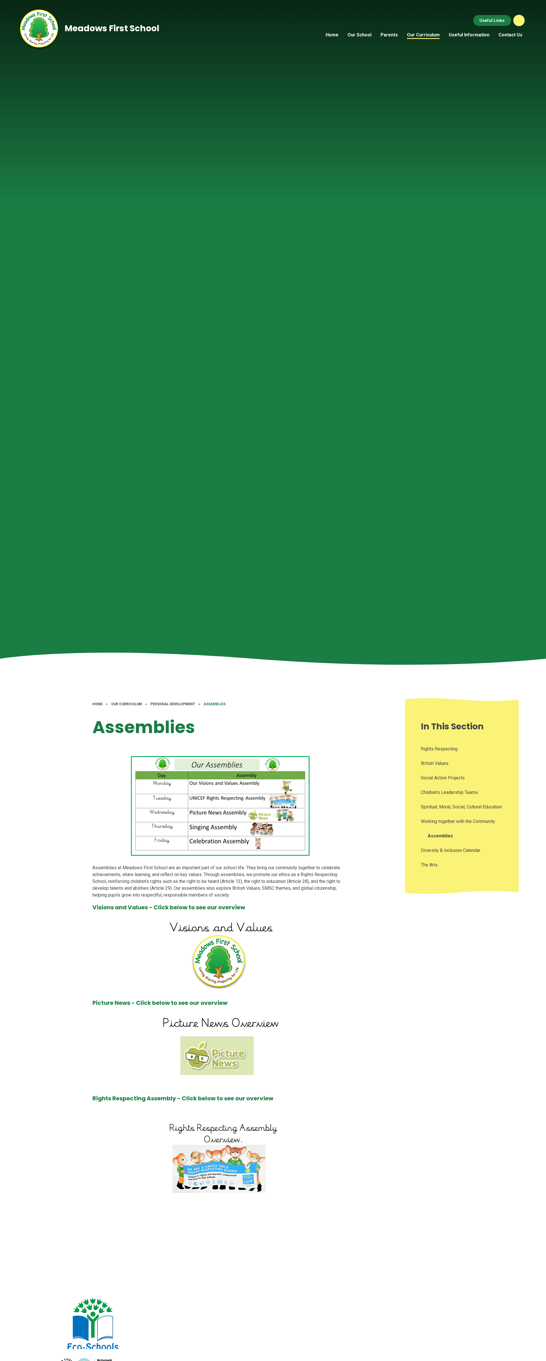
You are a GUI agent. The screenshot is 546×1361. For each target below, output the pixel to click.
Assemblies (215, 704)
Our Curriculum (126, 704)
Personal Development (172, 704)
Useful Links (491, 20)
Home (97, 704)
